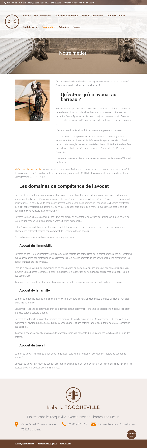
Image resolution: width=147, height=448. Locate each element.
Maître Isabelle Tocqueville (28, 169)
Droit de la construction (66, 16)
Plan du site (65, 444)
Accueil (27, 16)
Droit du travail (30, 27)
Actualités (64, 27)
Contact (77, 27)
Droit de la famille (116, 16)
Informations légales (47, 444)
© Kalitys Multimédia (24, 444)
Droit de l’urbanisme (92, 16)
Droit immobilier (42, 16)
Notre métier (48, 27)
